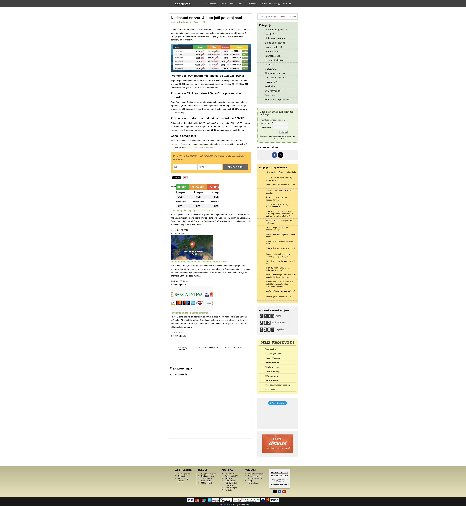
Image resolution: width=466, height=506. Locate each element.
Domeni (181, 476)
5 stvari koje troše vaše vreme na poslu (279, 242)
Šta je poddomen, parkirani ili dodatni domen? (278, 198)
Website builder (272, 380)
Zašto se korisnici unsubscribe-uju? (280, 248)
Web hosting (270, 349)
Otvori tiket (229, 474)
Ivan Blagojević (185, 22)
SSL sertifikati (206, 478)
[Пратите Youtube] (284, 491)
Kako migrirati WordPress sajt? (278, 296)
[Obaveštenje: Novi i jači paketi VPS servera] (197, 208)
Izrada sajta (270, 389)
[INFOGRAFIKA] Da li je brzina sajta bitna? (280, 235)
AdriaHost (228, 504)
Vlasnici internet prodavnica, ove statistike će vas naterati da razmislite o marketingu (279, 284)
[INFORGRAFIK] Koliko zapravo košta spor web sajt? (278, 269)
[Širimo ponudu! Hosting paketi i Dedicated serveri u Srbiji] (192, 259)
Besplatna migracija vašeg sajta (278, 385)
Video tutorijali (231, 487)
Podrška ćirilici (231, 483)
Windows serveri (272, 367)
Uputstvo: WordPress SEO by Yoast (280, 291)
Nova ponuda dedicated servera (201, 147)
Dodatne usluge (207, 476)
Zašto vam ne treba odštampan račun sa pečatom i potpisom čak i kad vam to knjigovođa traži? (280, 213)
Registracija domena (273, 353)
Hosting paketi (184, 474)
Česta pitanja (230, 480)
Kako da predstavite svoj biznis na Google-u (280, 191)
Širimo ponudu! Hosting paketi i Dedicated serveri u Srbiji (198, 262)
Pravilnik (228, 490)
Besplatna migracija (209, 474)
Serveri (181, 480)
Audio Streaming (272, 371)
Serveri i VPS (200, 22)
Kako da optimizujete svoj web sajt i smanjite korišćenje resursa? (281, 275)
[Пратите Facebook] (274, 155)
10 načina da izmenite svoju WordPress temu (277, 205)
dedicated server (218, 347)
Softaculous (229, 485)
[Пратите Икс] (280, 155)
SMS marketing (271, 376)
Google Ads (270, 33)
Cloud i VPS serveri (273, 358)
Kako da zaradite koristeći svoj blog (280, 184)
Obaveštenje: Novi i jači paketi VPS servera (192, 210)
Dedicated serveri (272, 362)
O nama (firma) (254, 476)
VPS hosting (183, 478)
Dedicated (206, 347)
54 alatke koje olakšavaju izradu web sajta (279, 221)
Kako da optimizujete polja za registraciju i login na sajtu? (278, 255)
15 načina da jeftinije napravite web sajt (280, 262)
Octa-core (231, 347)
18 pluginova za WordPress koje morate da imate (279, 179)
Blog (250, 480)
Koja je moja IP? (231, 476)
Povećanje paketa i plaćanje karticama (189, 313)
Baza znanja (229, 478)
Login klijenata (254, 483)
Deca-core (196, 347)
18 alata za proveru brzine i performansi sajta (277, 228)
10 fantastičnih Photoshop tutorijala (281, 172)
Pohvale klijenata (255, 478)
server (183, 349)
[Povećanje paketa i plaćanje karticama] (192, 310)
